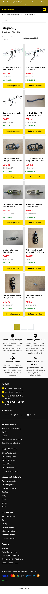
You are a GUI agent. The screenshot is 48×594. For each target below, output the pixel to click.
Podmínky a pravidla (9, 552)
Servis (4, 520)
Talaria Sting (6, 464)
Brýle (4, 499)
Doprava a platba (8, 538)
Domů (3, 14)
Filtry (5, 20)
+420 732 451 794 (14, 401)
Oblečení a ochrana (9, 488)
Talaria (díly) (24, 14)
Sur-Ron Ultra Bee (9, 460)
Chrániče (5, 503)
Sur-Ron (8, 346)
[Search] (30, 9)
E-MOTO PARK (12, 571)
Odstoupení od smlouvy (11, 556)
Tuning (4, 524)
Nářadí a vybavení (8, 485)
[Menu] (44, 9)
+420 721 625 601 (14, 395)
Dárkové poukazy (8, 527)
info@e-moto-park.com (14, 392)
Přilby (4, 496)
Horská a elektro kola (10, 471)
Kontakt (5, 548)
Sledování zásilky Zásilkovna (12, 559)
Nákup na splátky (8, 531)
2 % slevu (39, 370)
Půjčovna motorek (9, 516)
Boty (4, 506)
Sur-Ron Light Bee (9, 457)
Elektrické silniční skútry (11, 443)
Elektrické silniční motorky (12, 439)
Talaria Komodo (8, 467)
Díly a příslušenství (13, 14)
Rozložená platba (8, 535)
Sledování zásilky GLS (10, 563)
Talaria (20, 343)
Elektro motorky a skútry (11, 428)
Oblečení (5, 492)
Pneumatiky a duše (9, 481)
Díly (27, 348)
